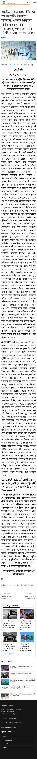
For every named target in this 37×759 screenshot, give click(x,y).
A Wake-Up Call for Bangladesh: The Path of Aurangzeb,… (21, 667)
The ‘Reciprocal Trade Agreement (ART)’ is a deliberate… (22, 695)
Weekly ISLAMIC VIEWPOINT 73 (6, 597)
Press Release (8, 740)
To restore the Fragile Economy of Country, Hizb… (20, 688)
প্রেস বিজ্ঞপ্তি (4, 37)
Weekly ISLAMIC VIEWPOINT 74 (30, 597)
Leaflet (6, 744)
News (5, 736)
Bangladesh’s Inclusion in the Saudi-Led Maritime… (22, 681)
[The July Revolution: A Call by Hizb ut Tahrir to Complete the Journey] (5, 675)
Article (5, 747)
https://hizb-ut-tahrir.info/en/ (9, 727)
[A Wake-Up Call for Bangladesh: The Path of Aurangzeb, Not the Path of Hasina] (5, 668)
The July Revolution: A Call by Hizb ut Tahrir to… (21, 674)
